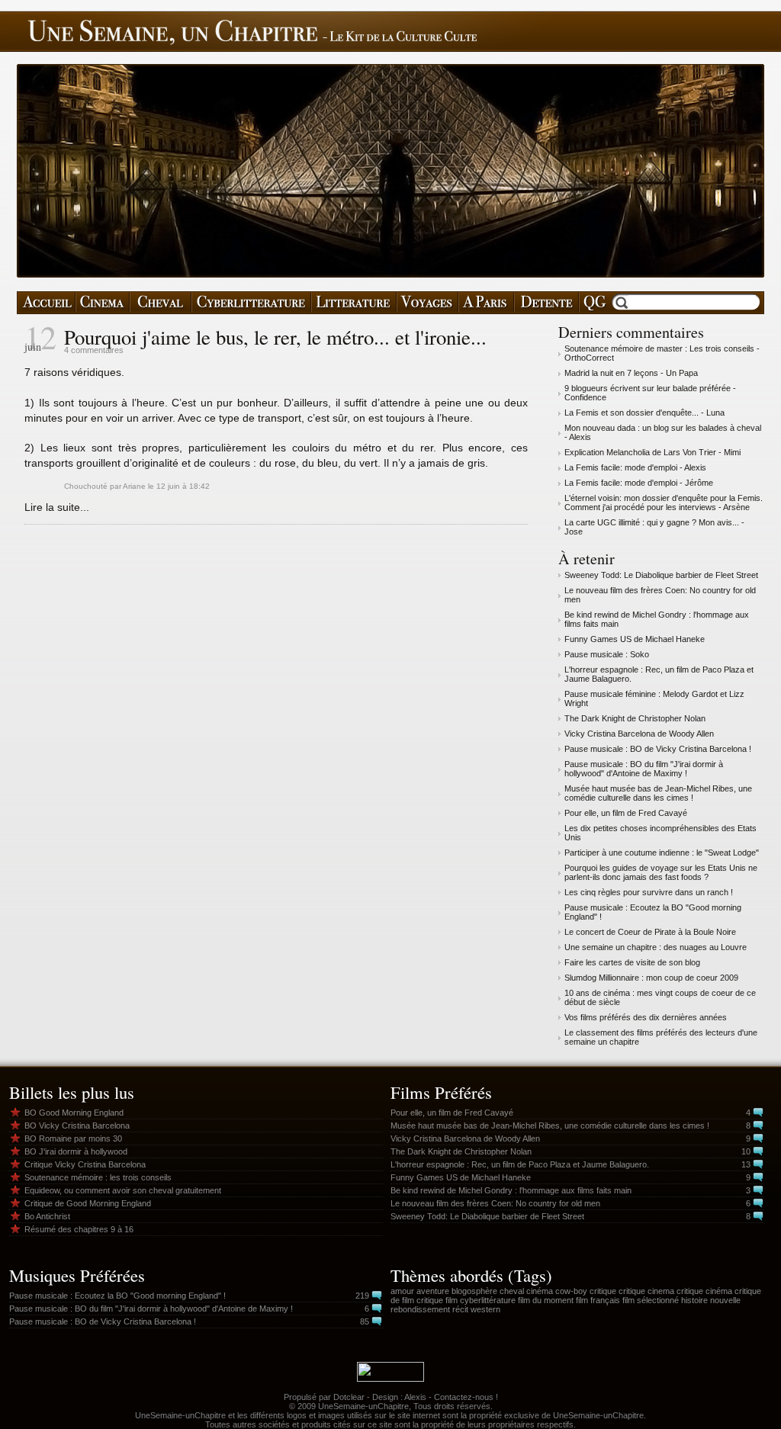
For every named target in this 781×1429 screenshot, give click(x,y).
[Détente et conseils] (546, 302)
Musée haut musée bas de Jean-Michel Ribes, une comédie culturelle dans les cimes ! (658, 793)
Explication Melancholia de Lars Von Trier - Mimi (652, 452)
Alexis (415, 1397)
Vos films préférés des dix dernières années (645, 1017)
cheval (512, 1291)
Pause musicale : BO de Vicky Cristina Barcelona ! (657, 748)
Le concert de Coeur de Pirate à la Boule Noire (650, 931)
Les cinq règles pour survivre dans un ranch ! (648, 892)
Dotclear (349, 1397)
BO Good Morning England (74, 1112)
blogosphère (474, 1291)
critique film (437, 1300)
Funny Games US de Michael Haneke (634, 639)
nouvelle (725, 1300)
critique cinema (646, 1291)
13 (745, 1164)
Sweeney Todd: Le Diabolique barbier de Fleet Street (661, 575)
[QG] (594, 302)
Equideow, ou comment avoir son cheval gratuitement (122, 1190)
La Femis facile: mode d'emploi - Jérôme (638, 482)
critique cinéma (704, 1291)
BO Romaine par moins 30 (73, 1138)
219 (362, 1295)
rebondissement (420, 1309)
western (485, 1309)
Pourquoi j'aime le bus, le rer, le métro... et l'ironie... (275, 337)
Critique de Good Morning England (87, 1203)
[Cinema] (103, 302)
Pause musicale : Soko (606, 654)
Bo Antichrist (47, 1216)
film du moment (546, 1300)
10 (745, 1151)
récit (460, 1309)
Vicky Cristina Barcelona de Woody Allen (639, 733)
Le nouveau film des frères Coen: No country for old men (495, 1203)
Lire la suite (52, 507)
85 (364, 1321)
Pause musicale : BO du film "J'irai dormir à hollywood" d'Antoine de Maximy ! (643, 768)
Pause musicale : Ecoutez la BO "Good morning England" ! (117, 1295)
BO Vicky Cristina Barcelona (77, 1125)
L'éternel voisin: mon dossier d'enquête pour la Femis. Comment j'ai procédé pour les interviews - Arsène (663, 502)
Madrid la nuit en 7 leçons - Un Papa (631, 372)
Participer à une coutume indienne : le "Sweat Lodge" (661, 852)
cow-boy (571, 1291)
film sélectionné (650, 1300)
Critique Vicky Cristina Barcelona (85, 1164)
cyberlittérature (488, 1300)
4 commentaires (94, 350)
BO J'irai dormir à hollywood (75, 1151)
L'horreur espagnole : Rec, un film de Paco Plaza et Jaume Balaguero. (519, 1164)
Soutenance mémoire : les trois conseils (98, 1177)
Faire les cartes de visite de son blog (632, 962)
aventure (432, 1291)
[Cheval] (160, 302)
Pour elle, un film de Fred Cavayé (625, 812)
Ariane (134, 486)
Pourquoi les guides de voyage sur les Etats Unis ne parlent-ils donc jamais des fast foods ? (660, 872)
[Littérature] (354, 302)
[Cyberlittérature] (251, 302)
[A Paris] (486, 302)
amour (402, 1291)
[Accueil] (46, 302)
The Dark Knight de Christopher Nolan (634, 718)
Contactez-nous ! (466, 1397)
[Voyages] (427, 302)
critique (603, 1291)
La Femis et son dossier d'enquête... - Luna (644, 412)
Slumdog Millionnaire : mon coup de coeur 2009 (651, 977)
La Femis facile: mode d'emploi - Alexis (635, 467)
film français (598, 1300)
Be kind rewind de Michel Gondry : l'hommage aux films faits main (511, 1190)
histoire (694, 1300)
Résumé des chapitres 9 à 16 (78, 1229)
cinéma (539, 1291)
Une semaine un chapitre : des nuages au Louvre (655, 947)
